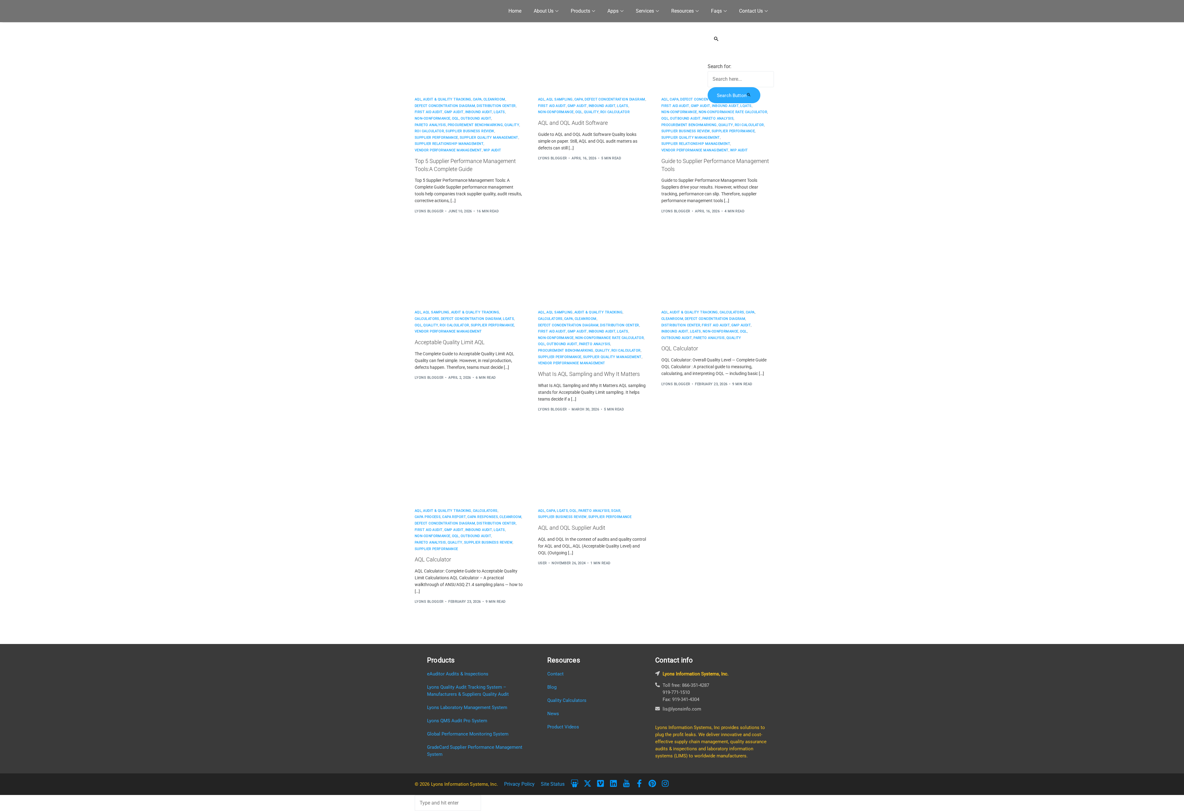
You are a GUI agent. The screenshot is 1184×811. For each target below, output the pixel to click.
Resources (682, 11)
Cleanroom (494, 99)
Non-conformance (432, 118)
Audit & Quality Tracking (447, 99)
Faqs (716, 11)
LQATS (499, 112)
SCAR (615, 510)
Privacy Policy (519, 784)
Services (645, 11)
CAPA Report (454, 517)
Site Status (553, 784)
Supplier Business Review (470, 131)
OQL (455, 118)
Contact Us (751, 11)
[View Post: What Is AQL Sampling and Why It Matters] (592, 269)
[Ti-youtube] (626, 783)
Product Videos (563, 727)
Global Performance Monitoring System (467, 734)
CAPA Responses (482, 517)
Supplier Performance (436, 137)
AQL (418, 99)
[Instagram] (665, 783)
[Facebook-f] (639, 783)
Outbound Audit (476, 118)
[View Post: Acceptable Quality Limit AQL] (469, 269)
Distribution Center (496, 106)
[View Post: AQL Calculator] (469, 467)
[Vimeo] (600, 783)
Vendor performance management (448, 150)
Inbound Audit (478, 112)
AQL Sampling (559, 99)
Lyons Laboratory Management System (467, 707)
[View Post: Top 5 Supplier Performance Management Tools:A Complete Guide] (469, 56)
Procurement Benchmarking (475, 125)
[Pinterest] (652, 783)
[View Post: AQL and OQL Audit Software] (592, 56)
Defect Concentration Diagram (445, 106)
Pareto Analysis (430, 125)
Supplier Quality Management (489, 137)
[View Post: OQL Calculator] (715, 269)
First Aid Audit (429, 112)
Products (580, 11)
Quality (511, 125)
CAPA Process (428, 517)
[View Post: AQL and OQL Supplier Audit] (592, 467)
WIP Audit (492, 150)
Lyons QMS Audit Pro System (457, 720)
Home (514, 11)
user (542, 563)
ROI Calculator (429, 131)
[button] (741, 39)
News (553, 713)
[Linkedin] (613, 783)
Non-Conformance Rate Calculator (733, 112)
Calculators (427, 318)
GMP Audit (454, 112)
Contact (555, 674)
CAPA (477, 99)
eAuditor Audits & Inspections (457, 674)
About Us (543, 11)
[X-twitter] (587, 783)
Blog (552, 687)
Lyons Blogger (429, 211)
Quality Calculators (566, 700)
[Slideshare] (574, 783)
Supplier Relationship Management (449, 143)
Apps (613, 11)
